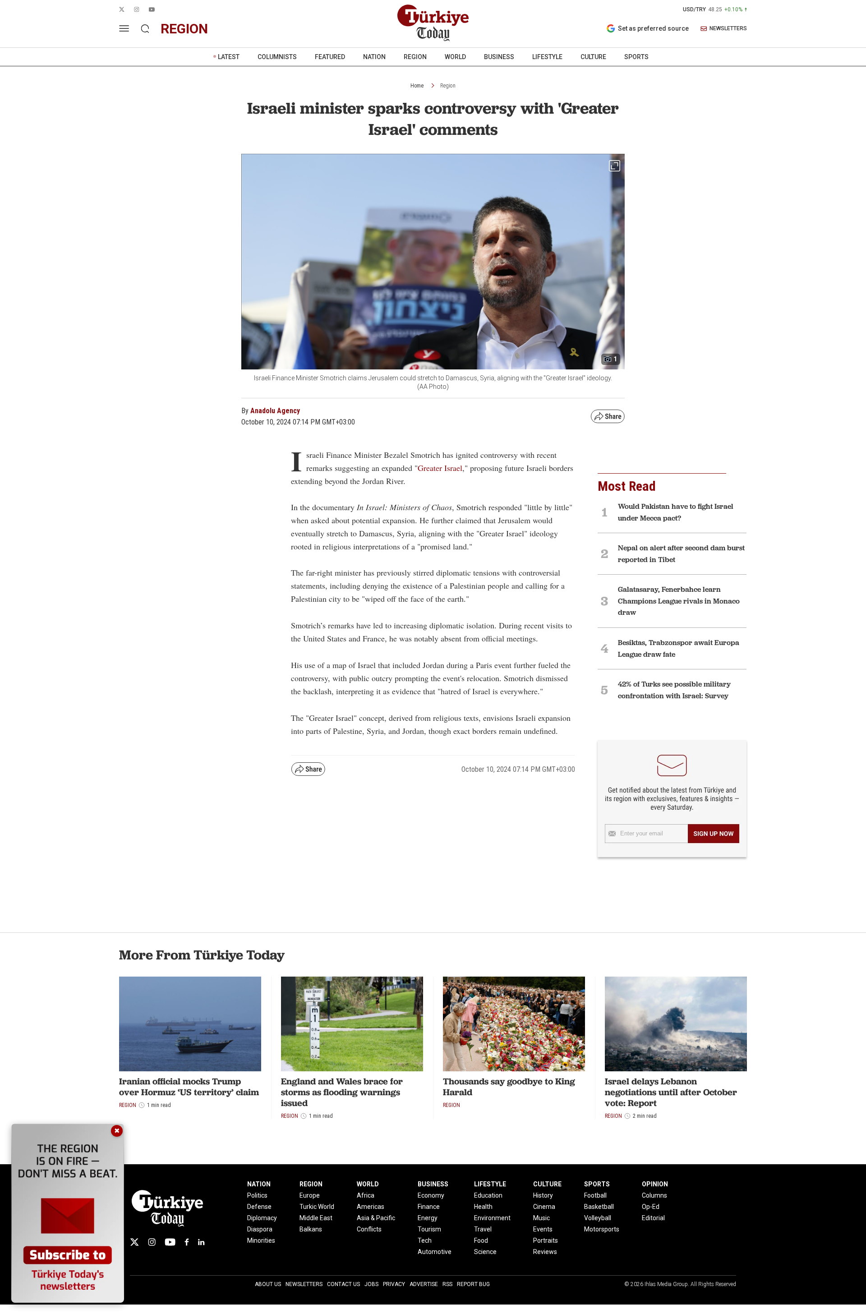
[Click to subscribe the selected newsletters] (713, 833)
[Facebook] (186, 1242)
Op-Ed (650, 1206)
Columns (654, 1195)
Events (543, 1229)
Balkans (310, 1229)
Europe (309, 1195)
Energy (428, 1218)
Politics (257, 1195)
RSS (447, 1284)
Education (488, 1195)
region (184, 29)
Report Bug (473, 1284)
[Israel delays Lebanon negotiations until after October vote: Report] (676, 1024)
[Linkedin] (201, 1242)
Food (481, 1240)
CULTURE (593, 57)
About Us (268, 1284)
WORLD (455, 57)
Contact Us (343, 1284)
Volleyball (597, 1218)
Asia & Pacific (376, 1218)
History (543, 1195)
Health (483, 1206)
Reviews (545, 1251)
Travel (483, 1229)
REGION (415, 57)
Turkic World (316, 1206)
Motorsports (601, 1229)
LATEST (229, 57)
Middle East (315, 1218)
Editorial (653, 1218)
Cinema (544, 1206)
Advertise (424, 1284)
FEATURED (330, 57)
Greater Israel (440, 467)
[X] (134, 1242)
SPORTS (636, 57)
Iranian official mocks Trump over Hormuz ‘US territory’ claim (189, 1086)
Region (448, 85)
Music (541, 1218)
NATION (374, 57)
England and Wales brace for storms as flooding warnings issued (342, 1092)
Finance (429, 1206)
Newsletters (304, 1284)
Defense (259, 1206)
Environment (492, 1218)
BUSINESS (499, 57)
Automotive (434, 1251)
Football (595, 1195)
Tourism (429, 1229)
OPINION (655, 1184)
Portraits (545, 1240)
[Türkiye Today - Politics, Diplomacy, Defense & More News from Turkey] (433, 23)
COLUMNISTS (277, 57)
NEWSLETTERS (728, 28)
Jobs (371, 1284)
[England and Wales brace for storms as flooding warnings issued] (352, 1024)
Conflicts (369, 1229)
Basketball (599, 1206)
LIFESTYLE (547, 57)
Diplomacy (262, 1218)
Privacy (394, 1284)
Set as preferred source (653, 28)
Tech (425, 1240)
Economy (431, 1195)
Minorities (261, 1240)
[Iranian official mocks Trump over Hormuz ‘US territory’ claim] (190, 1024)
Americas (370, 1206)
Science (485, 1251)
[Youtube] (170, 1242)
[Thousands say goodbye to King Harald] (514, 1024)
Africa (365, 1195)
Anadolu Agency (275, 410)
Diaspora (259, 1229)
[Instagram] (152, 1242)
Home (417, 85)
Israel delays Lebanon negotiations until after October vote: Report (671, 1092)
